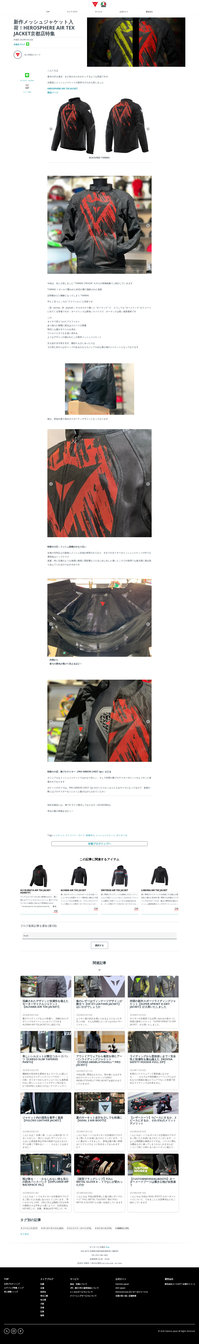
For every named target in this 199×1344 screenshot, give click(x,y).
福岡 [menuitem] (42, 1315)
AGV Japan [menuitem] (120, 1288)
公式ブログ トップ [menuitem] (12, 1284)
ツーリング (30, 1228)
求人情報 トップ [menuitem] (11, 1291)
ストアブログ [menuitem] (72, 11)
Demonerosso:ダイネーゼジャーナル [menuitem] (131, 1292)
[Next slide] (148, 129)
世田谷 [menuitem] (43, 1292)
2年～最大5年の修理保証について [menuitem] (84, 1288)
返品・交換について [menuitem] (78, 1284)
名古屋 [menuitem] (43, 1299)
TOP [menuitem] (48, 11)
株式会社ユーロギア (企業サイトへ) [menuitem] (180, 1284)
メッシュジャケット (105, 835)
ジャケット (58, 835)
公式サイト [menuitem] (124, 11)
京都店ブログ (19, 44)
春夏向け (90, 835)
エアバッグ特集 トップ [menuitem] (14, 1287)
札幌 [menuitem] (42, 1284)
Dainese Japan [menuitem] (122, 1284)
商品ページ (52, 92)
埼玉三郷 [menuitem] (44, 1295)
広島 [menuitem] (42, 1311)
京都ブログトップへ (99, 843)
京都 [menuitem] (42, 1307)
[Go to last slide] (51, 129)
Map (108, 1247)
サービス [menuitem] (98, 11)
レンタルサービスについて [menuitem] (81, 1292)
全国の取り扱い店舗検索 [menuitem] (125, 1295)
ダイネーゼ (121, 835)
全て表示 (24, 1234)
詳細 (56, 911)
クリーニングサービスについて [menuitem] (83, 1295)
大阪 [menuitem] (42, 1303)
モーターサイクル (53, 1228)
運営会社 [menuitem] (149, 11)
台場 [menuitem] (42, 1288)
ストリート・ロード (75, 835)
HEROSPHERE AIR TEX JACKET (62, 88)
